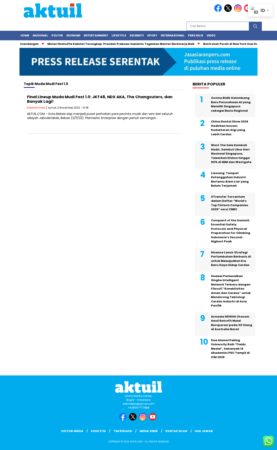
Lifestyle (119, 35)
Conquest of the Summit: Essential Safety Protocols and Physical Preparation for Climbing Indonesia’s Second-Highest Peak (230, 231)
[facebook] (218, 11)
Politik (57, 35)
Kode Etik (98, 431)
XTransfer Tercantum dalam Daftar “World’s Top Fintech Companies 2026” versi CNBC (229, 203)
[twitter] (228, 11)
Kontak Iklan (176, 431)
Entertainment (96, 35)
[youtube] (153, 419)
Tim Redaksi (122, 431)
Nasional (40, 35)
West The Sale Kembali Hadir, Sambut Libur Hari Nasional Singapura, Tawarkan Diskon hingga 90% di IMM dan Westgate (231, 153)
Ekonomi (73, 35)
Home (25, 35)
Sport (152, 35)
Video (211, 35)
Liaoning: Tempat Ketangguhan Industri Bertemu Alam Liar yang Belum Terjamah (230, 179)
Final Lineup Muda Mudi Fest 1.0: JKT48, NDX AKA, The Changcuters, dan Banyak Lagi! (99, 99)
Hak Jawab (204, 431)
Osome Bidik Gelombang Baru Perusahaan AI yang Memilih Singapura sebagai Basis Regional (231, 104)
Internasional (173, 35)
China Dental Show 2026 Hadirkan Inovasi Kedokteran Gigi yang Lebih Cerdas (229, 127)
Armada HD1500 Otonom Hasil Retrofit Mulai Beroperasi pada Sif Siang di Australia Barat (231, 323)
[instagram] (238, 11)
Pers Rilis (195, 35)
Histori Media (72, 431)
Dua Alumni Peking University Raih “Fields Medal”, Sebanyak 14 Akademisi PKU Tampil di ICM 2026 (230, 348)
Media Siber (149, 431)
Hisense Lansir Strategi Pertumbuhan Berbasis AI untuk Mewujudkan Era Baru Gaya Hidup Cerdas (231, 258)
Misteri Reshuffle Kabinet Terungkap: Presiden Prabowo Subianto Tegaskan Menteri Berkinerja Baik (115, 44)
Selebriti (137, 35)
